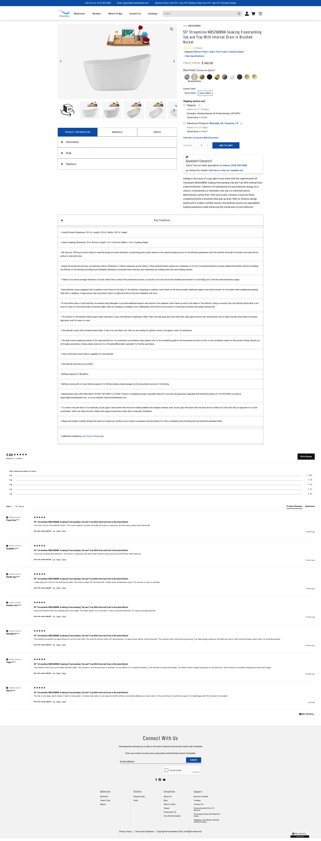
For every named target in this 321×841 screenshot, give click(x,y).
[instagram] (160, 780)
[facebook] (156, 780)
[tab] (294, 507)
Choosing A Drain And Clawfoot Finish (207, 815)
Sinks (136, 800)
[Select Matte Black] (209, 77)
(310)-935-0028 (239, 165)
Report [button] (58, 531)
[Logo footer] (300, 834)
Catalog (197, 800)
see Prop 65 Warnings (93, 436)
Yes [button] (54, 531)
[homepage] (64, 14)
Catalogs (152, 13)
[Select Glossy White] (232, 77)
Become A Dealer (201, 796)
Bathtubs (104, 796)
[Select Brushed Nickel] (194, 77)
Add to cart (226, 145)
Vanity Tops (105, 800)
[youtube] (164, 780)
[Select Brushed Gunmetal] (239, 77)
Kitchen (96, 13)
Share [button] (64, 531)
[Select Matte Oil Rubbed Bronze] (224, 77)
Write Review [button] (306, 456)
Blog (165, 800)
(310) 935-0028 (104, 3)
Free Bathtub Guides (172, 816)
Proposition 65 (170, 812)
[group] (19, 455)
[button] (174, 61)
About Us (168, 796)
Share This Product (218, 52)
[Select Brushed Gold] (202, 77)
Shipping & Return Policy (196, 52)
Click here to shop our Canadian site (226, 170)
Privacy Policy (125, 831)
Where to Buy (169, 804)
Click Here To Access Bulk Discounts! (200, 138)
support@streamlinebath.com (136, 3)
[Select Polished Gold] (217, 77)
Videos (167, 808)
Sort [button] (8, 506)
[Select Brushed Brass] (247, 77)
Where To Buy (115, 13)
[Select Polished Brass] (254, 77)
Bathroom (79, 13)
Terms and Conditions (144, 831)
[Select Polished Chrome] (187, 77)
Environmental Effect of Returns (204, 809)
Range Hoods (139, 796)
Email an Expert (237, 52)
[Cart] (253, 14)
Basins (103, 804)
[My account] (247, 14)
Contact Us (135, 13)
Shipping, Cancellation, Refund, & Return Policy (206, 821)
